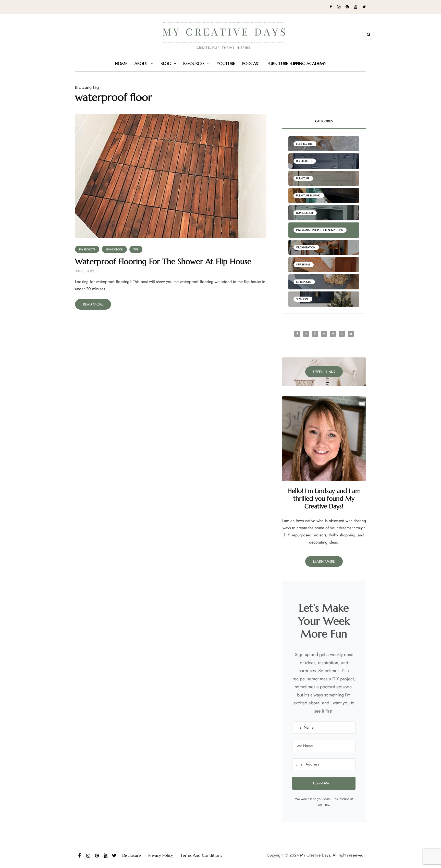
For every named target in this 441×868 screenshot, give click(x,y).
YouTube (226, 63)
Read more (93, 304)
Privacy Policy (160, 855)
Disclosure (131, 855)
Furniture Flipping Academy (296, 63)
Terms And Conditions (201, 855)
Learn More (324, 561)
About (141, 63)
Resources (193, 63)
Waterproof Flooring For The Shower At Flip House (163, 261)
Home (121, 63)
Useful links (324, 371)
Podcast (251, 63)
